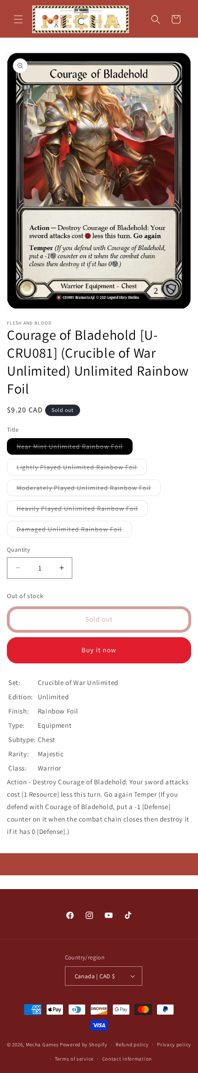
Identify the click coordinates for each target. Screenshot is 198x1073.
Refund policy (132, 1044)
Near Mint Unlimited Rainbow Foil (75, 448)
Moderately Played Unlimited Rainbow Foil (89, 489)
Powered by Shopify (83, 1044)
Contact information (127, 1059)
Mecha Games (42, 1044)
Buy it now (99, 649)
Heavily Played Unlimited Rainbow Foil (82, 510)
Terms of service (74, 1059)
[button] (18, 19)
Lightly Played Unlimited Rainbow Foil (82, 468)
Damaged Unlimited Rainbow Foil (74, 531)
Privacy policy (174, 1044)
